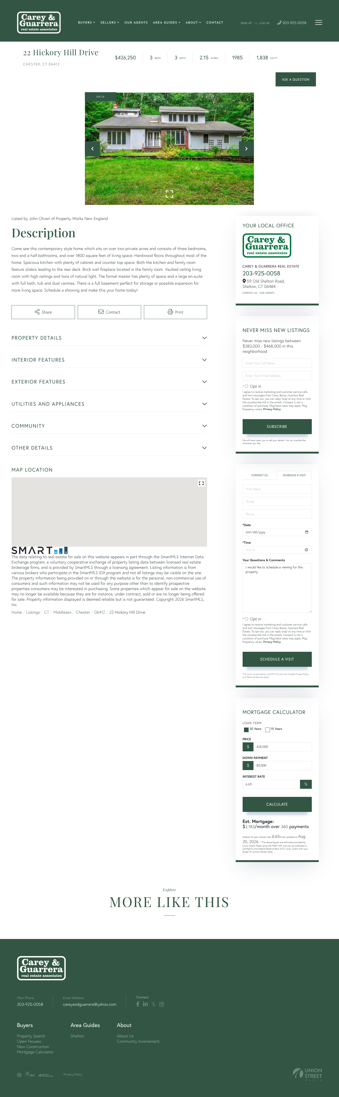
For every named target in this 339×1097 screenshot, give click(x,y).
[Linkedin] (145, 1004)
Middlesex (63, 612)
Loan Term (252, 723)
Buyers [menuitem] (85, 22)
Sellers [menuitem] (108, 22)
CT (46, 612)
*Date (247, 525)
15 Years (276, 728)
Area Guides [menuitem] (165, 22)
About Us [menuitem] (125, 1036)
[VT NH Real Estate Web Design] (307, 1074)
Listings (33, 612)
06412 (99, 612)
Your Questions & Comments (264, 560)
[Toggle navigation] (318, 22)
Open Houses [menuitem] (29, 1041)
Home (17, 612)
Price (247, 739)
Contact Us (250, 292)
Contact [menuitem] (214, 22)
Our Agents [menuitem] (136, 22)
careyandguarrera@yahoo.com (89, 1004)
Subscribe (277, 426)
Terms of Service (255, 677)
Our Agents (267, 292)
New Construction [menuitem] (33, 1046)
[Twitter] (153, 1004)
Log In (264, 23)
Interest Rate (254, 776)
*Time (247, 542)
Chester (83, 612)
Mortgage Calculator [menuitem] (35, 1051)
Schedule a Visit (294, 475)
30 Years (256, 728)
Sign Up (246, 23)
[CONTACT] (296, 79)
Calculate (277, 804)
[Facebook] (138, 1004)
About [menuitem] (192, 22)
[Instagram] (161, 1004)
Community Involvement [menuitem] (138, 1041)
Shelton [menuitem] (77, 1036)
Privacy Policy (272, 409)
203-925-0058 (293, 23)
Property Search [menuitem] (31, 1036)
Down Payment (255, 758)
